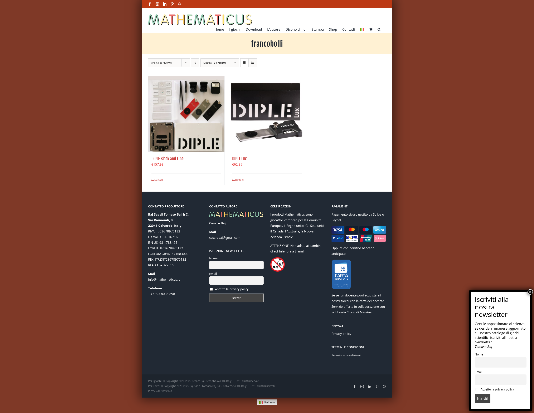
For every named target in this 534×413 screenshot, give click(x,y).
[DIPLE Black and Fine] (186, 114)
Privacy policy (341, 333)
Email (213, 274)
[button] (379, 29)
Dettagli (159, 180)
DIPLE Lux (239, 158)
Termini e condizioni (346, 355)
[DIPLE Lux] (267, 114)
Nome (213, 258)
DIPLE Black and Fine (167, 158)
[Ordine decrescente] (195, 62)
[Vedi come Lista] (253, 63)
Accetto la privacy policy (231, 289)
